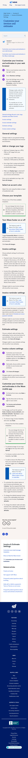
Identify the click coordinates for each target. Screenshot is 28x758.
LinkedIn (6, 534)
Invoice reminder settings (9, 122)
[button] (4, 523)
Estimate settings (7, 125)
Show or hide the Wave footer (12, 555)
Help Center (7, 13)
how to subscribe (15, 231)
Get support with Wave (10, 575)
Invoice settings (6, 119)
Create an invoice (8, 571)
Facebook (3, 534)
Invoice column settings (9, 129)
